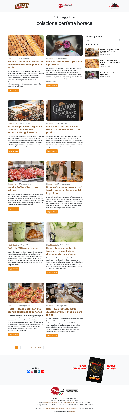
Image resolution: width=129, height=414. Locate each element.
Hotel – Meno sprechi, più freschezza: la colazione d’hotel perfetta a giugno (61, 251)
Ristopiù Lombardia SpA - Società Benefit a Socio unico (60, 408)
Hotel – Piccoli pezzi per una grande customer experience (25, 310)
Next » (40, 347)
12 (32, 347)
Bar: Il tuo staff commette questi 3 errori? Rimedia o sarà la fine (64, 311)
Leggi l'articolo (13, 90)
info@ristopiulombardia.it (51, 403)
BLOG (11, 58)
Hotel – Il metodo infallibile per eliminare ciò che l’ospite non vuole (26, 64)
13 (35, 347)
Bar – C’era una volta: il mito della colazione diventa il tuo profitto (63, 129)
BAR (49, 58)
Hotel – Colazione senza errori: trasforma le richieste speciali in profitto (64, 190)
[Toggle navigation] (10, 6)
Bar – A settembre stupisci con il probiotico (64, 63)
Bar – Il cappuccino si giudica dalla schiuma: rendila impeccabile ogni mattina (25, 129)
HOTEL (16, 58)
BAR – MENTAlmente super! (24, 248)
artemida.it (72, 411)
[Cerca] (119, 40)
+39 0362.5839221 (68, 403)
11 (28, 347)
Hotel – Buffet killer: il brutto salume (24, 189)
